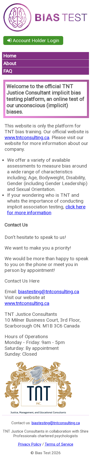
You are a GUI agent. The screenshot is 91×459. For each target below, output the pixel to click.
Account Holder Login (35, 40)
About (9, 63)
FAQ (7, 71)
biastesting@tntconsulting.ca (48, 291)
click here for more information (46, 210)
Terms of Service (59, 444)
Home (9, 56)
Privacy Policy (29, 444)
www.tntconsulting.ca (27, 137)
